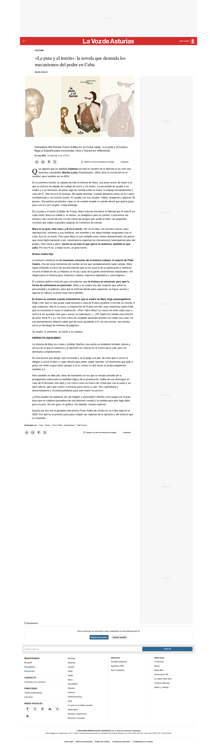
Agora (157, 666)
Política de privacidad (84, 741)
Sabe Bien (159, 670)
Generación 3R (161, 674)
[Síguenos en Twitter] (35, 709)
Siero (70, 679)
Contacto (28, 697)
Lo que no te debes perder (80, 705)
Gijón (70, 671)
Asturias (71, 662)
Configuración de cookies (143, 741)
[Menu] (24, 41)
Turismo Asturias (162, 683)
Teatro (47, 425)
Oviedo (71, 667)
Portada (71, 658)
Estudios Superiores (77, 714)
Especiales (73, 709)
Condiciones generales (121, 741)
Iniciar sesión (119, 637)
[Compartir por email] (42, 161)
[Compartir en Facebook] (48, 161)
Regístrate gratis (99, 637)
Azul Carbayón (118, 670)
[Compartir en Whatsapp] (37, 161)
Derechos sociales (76, 718)
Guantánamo (69, 425)
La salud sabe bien (163, 678)
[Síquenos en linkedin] (50, 709)
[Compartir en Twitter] (54, 161)
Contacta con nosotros (34, 682)
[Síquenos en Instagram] (42, 709)
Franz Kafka (57, 425)
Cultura (71, 692)
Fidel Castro (82, 425)
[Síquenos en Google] (27, 716)
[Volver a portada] (108, 41)
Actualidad (73, 684)
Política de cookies (102, 741)
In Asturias (159, 661)
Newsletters (29, 667)
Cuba (41, 425)
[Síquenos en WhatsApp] (57, 709)
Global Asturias (75, 696)
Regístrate (29, 671)
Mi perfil (28, 662)
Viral (70, 701)
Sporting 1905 (117, 666)
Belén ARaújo (41, 72)
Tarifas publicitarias (33, 692)
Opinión (71, 688)
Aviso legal (68, 741)
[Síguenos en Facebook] (27, 709)
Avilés (70, 675)
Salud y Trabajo (161, 687)
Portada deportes (119, 661)
